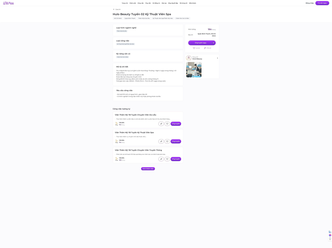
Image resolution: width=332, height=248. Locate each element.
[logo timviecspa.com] (8, 3)
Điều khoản (192, 3)
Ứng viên (148, 3)
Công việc (141, 3)
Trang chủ (125, 3)
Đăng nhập (310, 3)
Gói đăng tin (156, 3)
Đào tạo (164, 3)
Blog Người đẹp (173, 3)
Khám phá (133, 3)
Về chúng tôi (183, 3)
